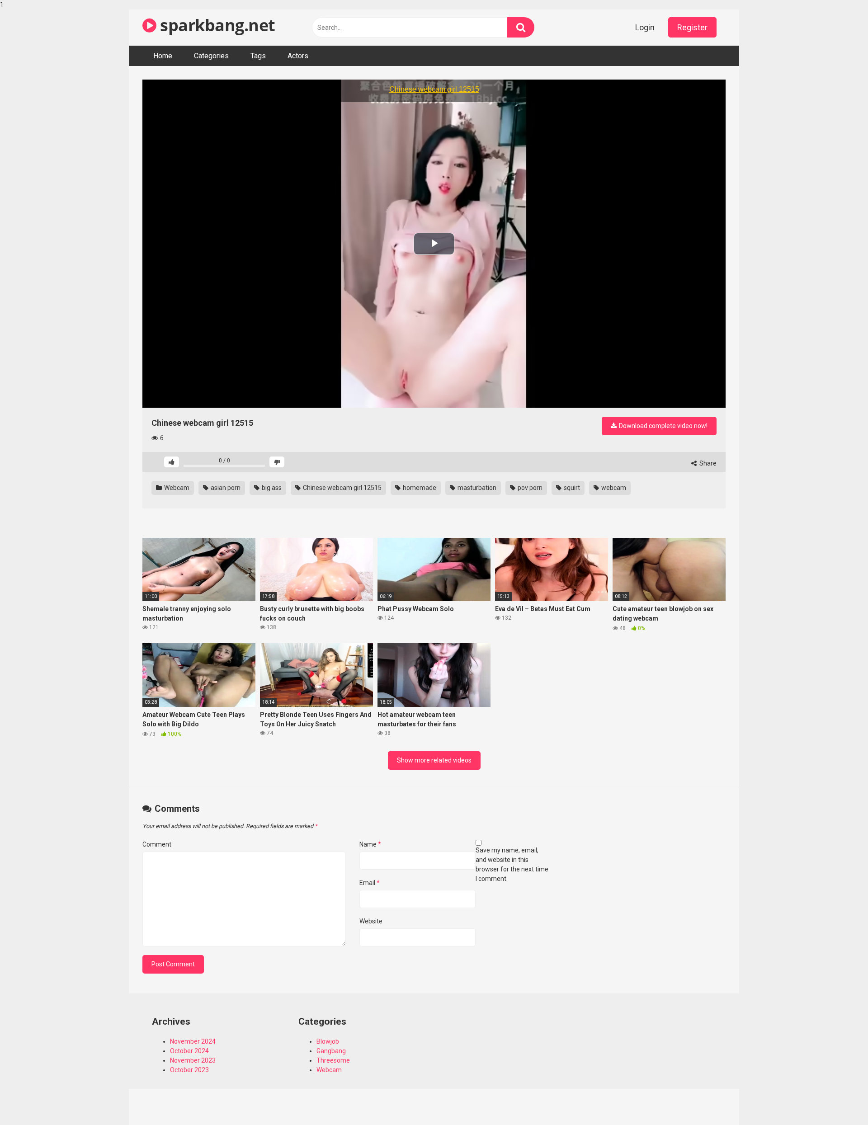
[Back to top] (838, 1099)
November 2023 (193, 1060)
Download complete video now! (663, 425)
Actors (298, 56)
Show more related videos (434, 760)
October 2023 (189, 1069)
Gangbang (331, 1050)
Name (370, 844)
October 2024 (189, 1050)
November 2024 (193, 1041)
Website (370, 921)
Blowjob (327, 1041)
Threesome (333, 1060)
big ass (271, 487)
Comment (156, 844)
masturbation (476, 487)
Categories (211, 56)
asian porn (225, 487)
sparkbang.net (215, 25)
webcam (613, 487)
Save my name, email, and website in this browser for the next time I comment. (512, 864)
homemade (418, 487)
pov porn (529, 487)
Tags (258, 56)
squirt (571, 487)
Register (692, 27)
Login (645, 27)
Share (707, 463)
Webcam (176, 487)
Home (162, 56)
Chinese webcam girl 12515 (342, 487)
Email (369, 882)
